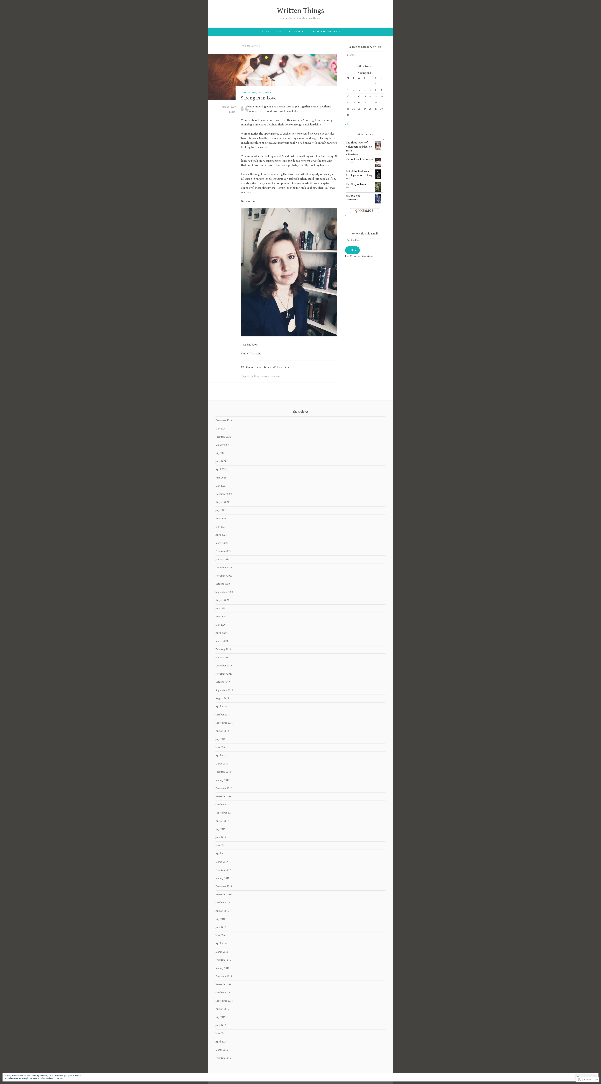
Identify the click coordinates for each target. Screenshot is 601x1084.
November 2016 (224, 894)
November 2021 (224, 494)
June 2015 (221, 1025)
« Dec (348, 124)
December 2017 (224, 788)
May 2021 (221, 526)
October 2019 (223, 682)
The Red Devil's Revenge (359, 159)
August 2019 (222, 698)
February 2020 (223, 649)
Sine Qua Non (353, 196)
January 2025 (222, 445)
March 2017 (222, 861)
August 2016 (222, 911)
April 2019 (221, 706)
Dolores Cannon (353, 154)
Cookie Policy (59, 1078)
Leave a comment (270, 376)
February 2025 (223, 436)
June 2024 (221, 461)
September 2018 (224, 722)
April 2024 (221, 469)
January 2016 (222, 968)
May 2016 (221, 935)
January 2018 (222, 780)
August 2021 (222, 502)
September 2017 (224, 812)
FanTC (232, 111)
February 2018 (223, 771)
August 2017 (222, 821)
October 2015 (223, 992)
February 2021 (223, 551)
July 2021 (220, 510)
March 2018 (222, 763)
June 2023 (221, 477)
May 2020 (221, 624)
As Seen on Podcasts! (326, 31)
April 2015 (221, 1041)
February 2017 (223, 870)
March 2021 (222, 543)
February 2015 (223, 1058)
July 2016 (220, 919)
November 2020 (224, 575)
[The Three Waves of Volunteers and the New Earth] (378, 149)
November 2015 (224, 984)
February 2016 (223, 960)
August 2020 (222, 600)
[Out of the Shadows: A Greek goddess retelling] (378, 178)
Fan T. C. (350, 163)
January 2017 (222, 878)
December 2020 (224, 567)
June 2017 (221, 837)
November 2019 (224, 673)
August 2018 (222, 731)
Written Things (300, 10)
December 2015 (224, 976)
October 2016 (223, 902)
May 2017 (221, 845)
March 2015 (222, 1049)
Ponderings (248, 92)
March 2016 (222, 951)
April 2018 (221, 755)
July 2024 (220, 453)
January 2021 (222, 559)
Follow (352, 250)
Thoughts (264, 92)
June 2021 (221, 518)
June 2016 (221, 927)
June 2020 (221, 616)
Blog (279, 31)
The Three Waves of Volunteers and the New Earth (359, 146)
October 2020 (223, 583)
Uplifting (254, 376)
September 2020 (224, 592)
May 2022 (221, 485)
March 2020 (222, 641)
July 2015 (220, 1017)
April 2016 (221, 943)
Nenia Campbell (353, 199)
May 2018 (221, 747)
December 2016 (224, 886)
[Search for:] (364, 54)
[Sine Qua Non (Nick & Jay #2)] (378, 202)
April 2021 (221, 534)
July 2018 (220, 739)
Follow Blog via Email (365, 233)
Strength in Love (259, 98)
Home (265, 31)
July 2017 (220, 829)
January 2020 (222, 657)
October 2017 (223, 804)
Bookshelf (296, 31)
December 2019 (224, 665)
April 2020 (221, 633)
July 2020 (220, 608)
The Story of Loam (356, 184)
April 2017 (221, 853)
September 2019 (224, 690)
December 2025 (224, 420)
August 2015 (222, 1009)
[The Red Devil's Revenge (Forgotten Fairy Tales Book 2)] (378, 166)
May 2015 (221, 1033)
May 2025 (221, 428)
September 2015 (224, 1000)
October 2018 (223, 714)
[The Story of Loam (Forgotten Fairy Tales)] (378, 191)
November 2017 (224, 796)
